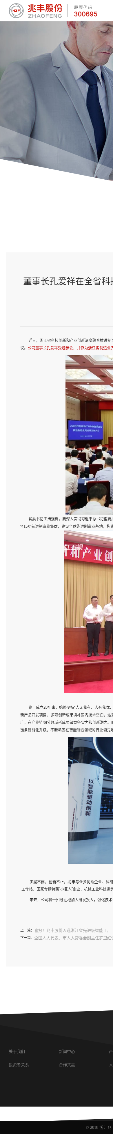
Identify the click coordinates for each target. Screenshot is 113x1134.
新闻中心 (67, 1051)
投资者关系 (19, 1065)
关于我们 (17, 1051)
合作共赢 (67, 1065)
